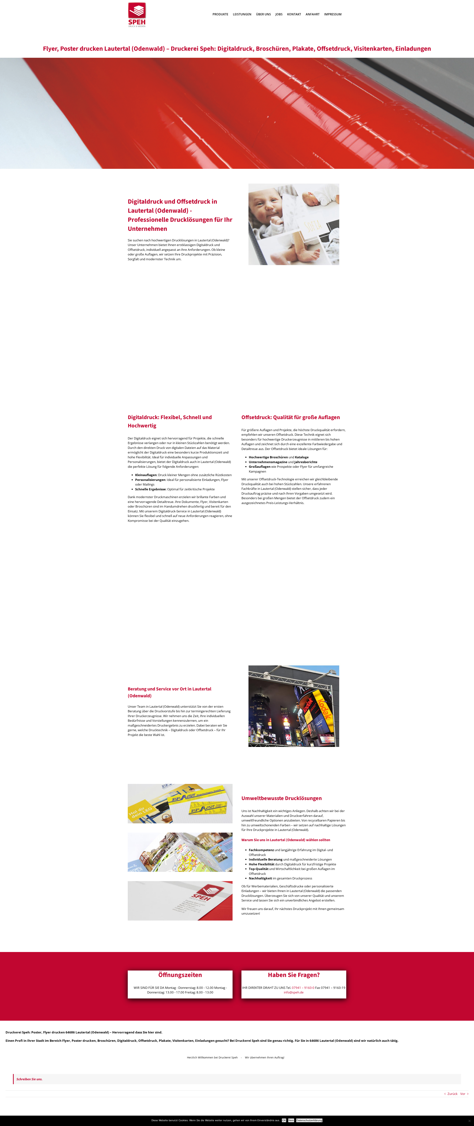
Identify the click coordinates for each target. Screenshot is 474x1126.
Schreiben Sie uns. (29, 1079)
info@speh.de (294, 992)
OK (284, 1120)
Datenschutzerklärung (309, 1120)
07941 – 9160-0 (303, 988)
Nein (291, 1120)
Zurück (453, 1094)
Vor (462, 1094)
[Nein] (469, 1121)
